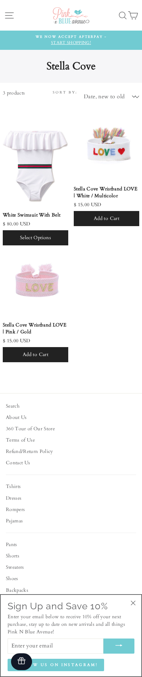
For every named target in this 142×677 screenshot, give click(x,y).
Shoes (12, 579)
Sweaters (15, 567)
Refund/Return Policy (29, 451)
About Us (16, 417)
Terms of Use (20, 440)
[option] (71, 40)
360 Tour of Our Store (30, 429)
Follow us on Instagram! (56, 664)
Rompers (15, 510)
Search (13, 406)
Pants (11, 545)
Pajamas (14, 521)
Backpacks (17, 590)
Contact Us (18, 463)
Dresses (13, 498)
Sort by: (65, 92)
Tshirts (13, 487)
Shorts (12, 556)
